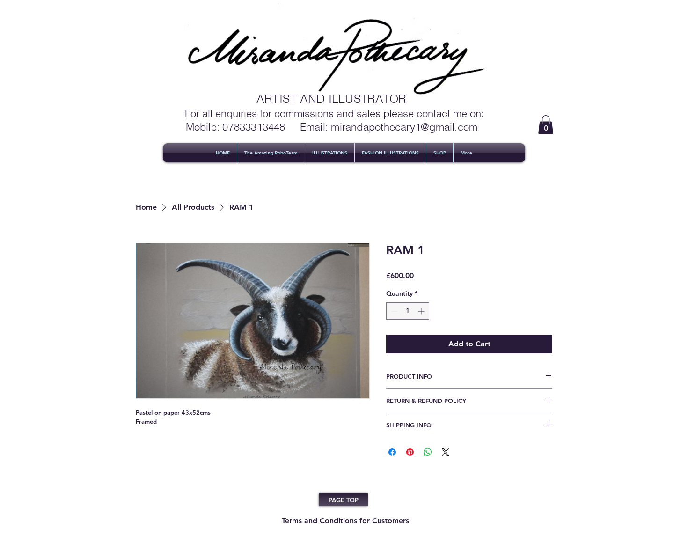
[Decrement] (393, 311)
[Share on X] (445, 452)
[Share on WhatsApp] (427, 452)
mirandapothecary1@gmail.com (404, 126)
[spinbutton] (407, 311)
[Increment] (422, 311)
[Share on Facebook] (392, 452)
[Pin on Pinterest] (410, 452)
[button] (546, 124)
